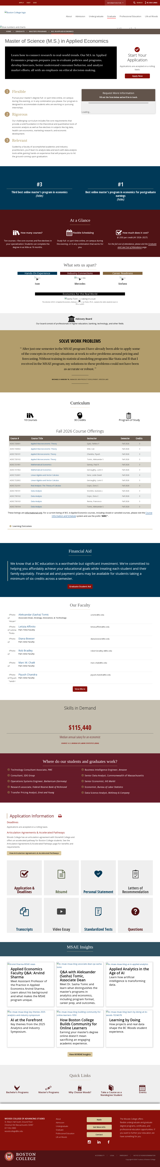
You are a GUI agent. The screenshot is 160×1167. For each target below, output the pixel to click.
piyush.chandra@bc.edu (101, 674)
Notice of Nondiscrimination (144, 1155)
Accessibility (99, 1155)
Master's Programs (38, 31)
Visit (28, 3)
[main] (80, 574)
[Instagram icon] (89, 1142)
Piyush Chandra (27, 674)
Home (8, 31)
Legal (112, 1155)
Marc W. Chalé (26, 662)
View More (80, 689)
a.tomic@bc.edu (97, 614)
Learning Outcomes (22, 526)
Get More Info (99, 1127)
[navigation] (110, 12)
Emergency (124, 1155)
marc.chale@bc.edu (99, 662)
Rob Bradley (25, 650)
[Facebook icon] (109, 1142)
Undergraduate (96, 16)
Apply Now (137, 76)
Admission (80, 16)
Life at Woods (151, 16)
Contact (99, 1134)
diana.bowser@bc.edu (100, 638)
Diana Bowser (26, 638)
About (69, 16)
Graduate (111, 16)
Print (60, 816)
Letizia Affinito (27, 626)
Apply (21, 3)
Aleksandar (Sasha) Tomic (33, 614)
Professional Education (130, 16)
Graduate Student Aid (80, 586)
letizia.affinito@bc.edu (100, 626)
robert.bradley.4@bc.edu (101, 650)
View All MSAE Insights (80, 1054)
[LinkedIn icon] (99, 1142)
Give (35, 3)
